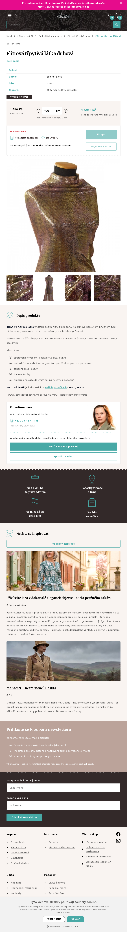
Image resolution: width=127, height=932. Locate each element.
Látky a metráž (25, 36)
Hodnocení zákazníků (24, 887)
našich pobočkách (56, 387)
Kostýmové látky (17, 605)
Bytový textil (18, 842)
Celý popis (13, 60)
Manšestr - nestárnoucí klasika (31, 688)
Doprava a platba (96, 842)
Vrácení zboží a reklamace (95, 849)
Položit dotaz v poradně (63, 446)
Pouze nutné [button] (54, 919)
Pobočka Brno (57, 893)
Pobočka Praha (57, 887)
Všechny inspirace (63, 543)
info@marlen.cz (80, 6)
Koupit (101, 134)
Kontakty (16, 893)
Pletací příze (18, 847)
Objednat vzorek (101, 146)
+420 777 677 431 (26, 420)
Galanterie (17, 857)
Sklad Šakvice (57, 882)
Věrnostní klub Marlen (62, 847)
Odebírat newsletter (24, 817)
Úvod (9, 36)
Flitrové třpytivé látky (78, 36)
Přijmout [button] (75, 919)
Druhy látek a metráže (50, 36)
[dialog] (63, 914)
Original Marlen (20, 863)
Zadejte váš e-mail (18, 797)
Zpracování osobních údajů (98, 863)
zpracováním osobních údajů (79, 764)
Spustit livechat (64, 456)
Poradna (54, 842)
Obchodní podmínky (98, 856)
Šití (10, 695)
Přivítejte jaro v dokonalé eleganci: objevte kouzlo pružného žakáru (59, 598)
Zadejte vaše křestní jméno (23, 780)
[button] (101, 147)
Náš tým (16, 882)
